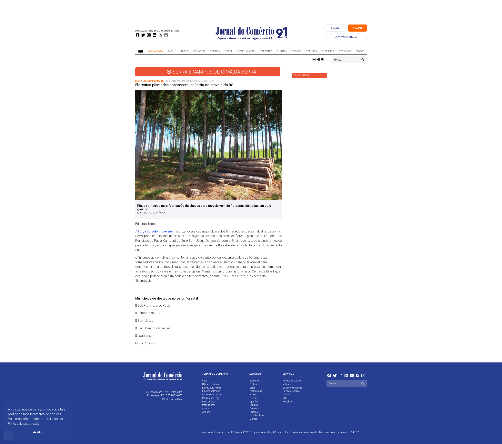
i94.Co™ (355, 432)
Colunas (311, 51)
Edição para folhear (212, 387)
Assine (205, 408)
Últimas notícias (210, 384)
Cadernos (327, 51)
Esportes (266, 51)
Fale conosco (208, 401)
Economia (199, 51)
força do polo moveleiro (155, 231)
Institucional (208, 405)
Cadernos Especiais (212, 394)
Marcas (253, 419)
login (335, 28)
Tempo (286, 394)
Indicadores (288, 384)
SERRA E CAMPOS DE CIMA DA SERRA (213, 72)
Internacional (246, 51)
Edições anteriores (211, 391)
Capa (171, 51)
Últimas (183, 51)
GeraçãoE (345, 51)
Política (215, 51)
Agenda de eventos (292, 380)
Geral (228, 51)
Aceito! (37, 432)
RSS (285, 398)
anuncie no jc (346, 37)
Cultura (282, 51)
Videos (360, 51)
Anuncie (206, 412)
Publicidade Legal (211, 398)
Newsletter (288, 401)
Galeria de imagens (292, 387)
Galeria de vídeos (291, 391)
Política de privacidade (23, 423)
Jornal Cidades (257, 415)
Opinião (296, 51)
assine (357, 28)
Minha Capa (155, 51)
